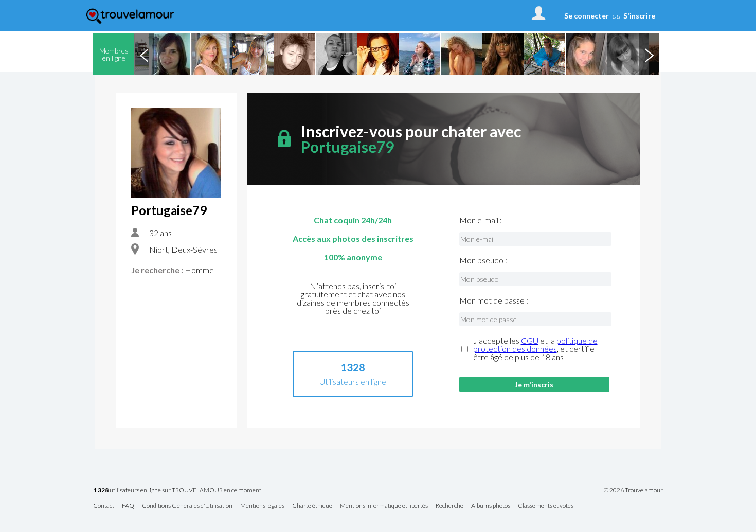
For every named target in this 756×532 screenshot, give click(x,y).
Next (649, 54)
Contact (103, 506)
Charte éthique (312, 506)
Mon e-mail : (480, 220)
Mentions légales (262, 506)
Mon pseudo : (483, 260)
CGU (529, 340)
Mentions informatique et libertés (384, 506)
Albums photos (490, 506)
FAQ (128, 506)
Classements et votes (545, 506)
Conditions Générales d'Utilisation (187, 506)
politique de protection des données (535, 344)
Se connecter (586, 15)
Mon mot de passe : (493, 300)
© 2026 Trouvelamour (633, 490)
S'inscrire (639, 15)
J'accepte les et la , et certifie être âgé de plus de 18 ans (535, 348)
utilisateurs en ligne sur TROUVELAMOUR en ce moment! (178, 490)
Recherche (449, 506)
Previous (144, 54)
